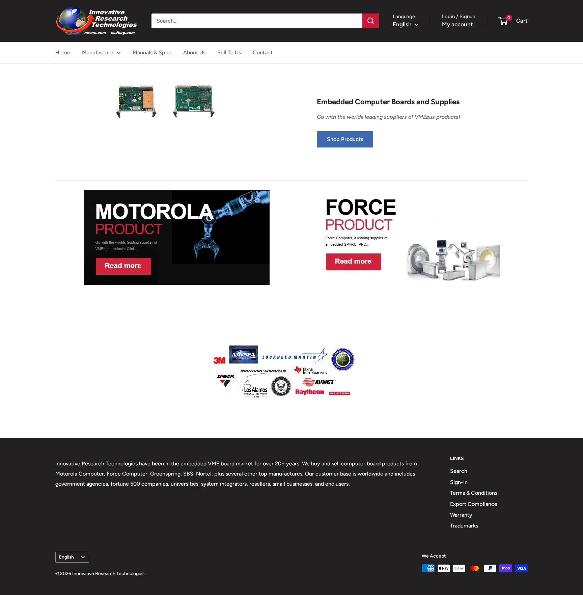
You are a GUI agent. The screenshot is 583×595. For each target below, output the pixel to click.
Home (62, 52)
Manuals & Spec (152, 52)
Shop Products (345, 139)
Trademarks (464, 525)
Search (458, 471)
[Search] (370, 20)
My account (457, 24)
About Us (194, 52)
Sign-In (459, 482)
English (66, 557)
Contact (263, 52)
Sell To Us (229, 52)
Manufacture (97, 52)
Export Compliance (473, 504)
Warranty (461, 515)
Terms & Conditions (473, 493)
